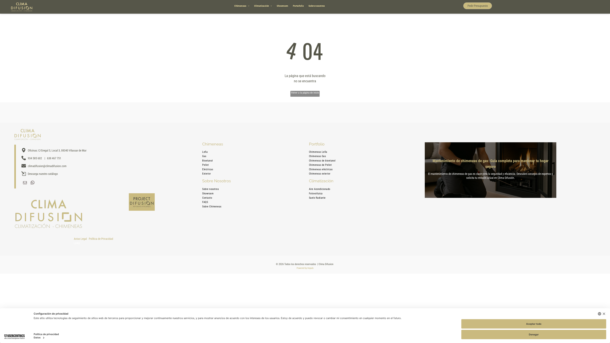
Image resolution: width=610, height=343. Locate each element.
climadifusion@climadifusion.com (47, 166)
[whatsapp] (32, 183)
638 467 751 (54, 158)
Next (561, 160)
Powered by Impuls (305, 268)
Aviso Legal (80, 238)
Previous (419, 160)
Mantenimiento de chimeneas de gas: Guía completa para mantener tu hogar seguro (491, 164)
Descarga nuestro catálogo (43, 173)
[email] (24, 183)
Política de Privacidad (101, 238)
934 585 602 (35, 158)
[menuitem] (242, 6)
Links (77, 243)
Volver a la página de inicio (305, 92)
